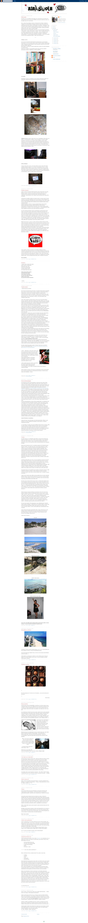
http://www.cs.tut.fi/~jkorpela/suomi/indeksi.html (40, 346)
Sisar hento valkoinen (56, 55)
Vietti (54, 57)
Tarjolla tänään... (25, 287)
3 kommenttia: (33, 431)
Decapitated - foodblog (57, 48)
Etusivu (38, 914)
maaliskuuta (55, 40)
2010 (54, 26)
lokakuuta (55, 29)
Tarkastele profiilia (61, 22)
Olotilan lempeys (25, 190)
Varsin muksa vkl (25, 779)
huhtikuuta (55, 39)
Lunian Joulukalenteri (56, 59)
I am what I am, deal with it (27, 757)
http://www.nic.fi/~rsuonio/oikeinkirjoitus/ (28, 347)
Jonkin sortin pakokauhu (26, 820)
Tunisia (22, 437)
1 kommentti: (33, 375)
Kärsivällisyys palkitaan (26, 630)
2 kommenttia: (33, 659)
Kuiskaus (23, 262)
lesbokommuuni (55, 53)
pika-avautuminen (29, 376)
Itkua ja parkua (24, 703)
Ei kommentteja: (34, 185)
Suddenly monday (25, 664)
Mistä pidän (23, 17)
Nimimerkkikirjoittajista (26, 381)
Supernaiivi (39, 838)
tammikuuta (55, 43)
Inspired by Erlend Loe (26, 836)
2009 (54, 28)
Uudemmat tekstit (24, 914)
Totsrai (22, 789)
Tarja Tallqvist (55, 51)
